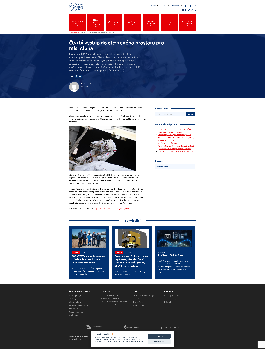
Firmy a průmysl (75, 295)
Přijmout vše (159, 336)
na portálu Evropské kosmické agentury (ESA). (112, 208)
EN (195, 5)
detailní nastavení (137, 341)
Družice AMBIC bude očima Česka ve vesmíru (175, 151)
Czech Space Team (171, 295)
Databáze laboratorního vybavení (114, 302)
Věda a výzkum (75, 302)
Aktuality (136, 299)
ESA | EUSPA (74, 308)
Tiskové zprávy (170, 299)
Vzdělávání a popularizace (79, 305)
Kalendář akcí (138, 302)
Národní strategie (76, 312)
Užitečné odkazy (139, 305)
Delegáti (167, 302)
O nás (153, 5)
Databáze (176, 5)
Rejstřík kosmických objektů (112, 305)
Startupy (72, 299)
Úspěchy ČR (73, 315)
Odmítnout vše (159, 341)
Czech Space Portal (75, 32)
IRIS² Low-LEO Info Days (167, 143)
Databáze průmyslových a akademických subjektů (111, 296)
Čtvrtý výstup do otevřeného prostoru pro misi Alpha (98, 32)
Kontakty (163, 5)
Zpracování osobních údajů (143, 295)
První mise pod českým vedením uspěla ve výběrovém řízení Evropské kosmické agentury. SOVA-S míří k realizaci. (176, 138)
